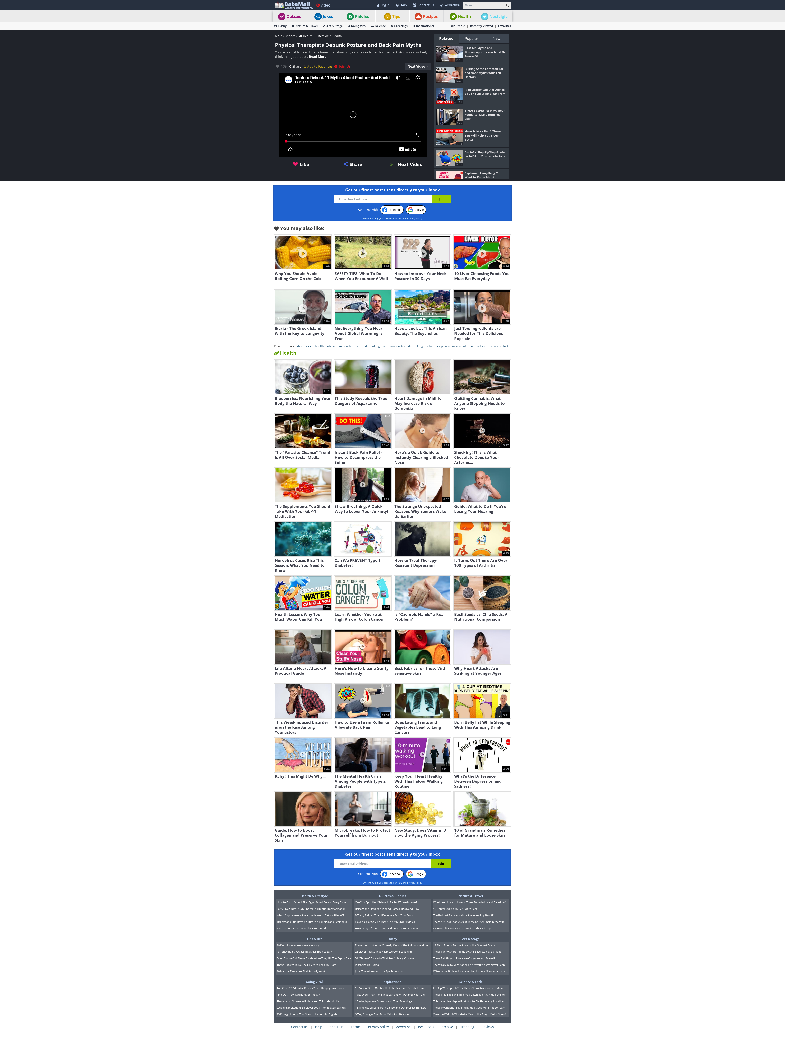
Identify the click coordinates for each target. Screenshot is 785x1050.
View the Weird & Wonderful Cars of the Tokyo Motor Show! (469, 1014)
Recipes (430, 16)
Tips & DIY (314, 939)
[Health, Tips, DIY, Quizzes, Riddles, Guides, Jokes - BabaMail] (293, 5)
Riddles (362, 16)
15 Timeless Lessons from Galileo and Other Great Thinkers (390, 1008)
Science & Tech (470, 982)
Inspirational (425, 26)
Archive (447, 1027)
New (496, 38)
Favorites (504, 26)
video (309, 346)
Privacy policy (378, 1027)
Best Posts (426, 1027)
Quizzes (293, 16)
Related (446, 38)
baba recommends (338, 346)
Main (278, 36)
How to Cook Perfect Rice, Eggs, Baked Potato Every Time (311, 902)
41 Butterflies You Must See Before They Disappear (464, 928)
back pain (388, 346)
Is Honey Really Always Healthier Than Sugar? (304, 952)
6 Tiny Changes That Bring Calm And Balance (382, 1014)
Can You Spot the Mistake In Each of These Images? (386, 902)
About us (336, 1027)
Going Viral (358, 26)
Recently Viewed (481, 26)
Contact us (425, 5)
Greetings (401, 26)
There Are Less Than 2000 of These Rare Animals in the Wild (469, 922)
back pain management (450, 346)
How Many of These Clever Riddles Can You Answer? (386, 928)
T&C (400, 218)
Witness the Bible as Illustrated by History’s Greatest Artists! (469, 971)
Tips (396, 16)
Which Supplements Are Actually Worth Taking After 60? (310, 915)
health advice (477, 346)
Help (403, 5)
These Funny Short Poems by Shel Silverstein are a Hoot (467, 952)
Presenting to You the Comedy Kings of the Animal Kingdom (391, 945)
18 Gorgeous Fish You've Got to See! (455, 909)
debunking (372, 346)
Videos (291, 36)
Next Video (416, 66)
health (319, 346)
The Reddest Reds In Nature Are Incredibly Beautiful (464, 915)
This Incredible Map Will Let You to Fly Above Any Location (468, 1001)
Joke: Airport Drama (367, 965)
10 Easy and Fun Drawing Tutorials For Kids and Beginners (312, 922)
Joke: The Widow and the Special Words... (379, 971)
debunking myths (420, 346)
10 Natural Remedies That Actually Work (301, 971)
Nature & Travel (306, 26)
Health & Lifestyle (315, 36)
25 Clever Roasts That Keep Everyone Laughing (383, 952)
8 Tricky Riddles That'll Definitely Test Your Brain (384, 915)
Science (380, 26)
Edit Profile (457, 26)
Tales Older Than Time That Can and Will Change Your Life (390, 994)
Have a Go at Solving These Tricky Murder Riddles (385, 922)
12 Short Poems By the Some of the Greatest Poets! (464, 945)
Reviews (488, 1027)
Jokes (328, 16)
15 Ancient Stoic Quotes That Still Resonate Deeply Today (389, 988)
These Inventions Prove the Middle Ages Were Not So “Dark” (469, 1008)
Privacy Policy (414, 218)
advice (300, 346)
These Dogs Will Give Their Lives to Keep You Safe (306, 965)
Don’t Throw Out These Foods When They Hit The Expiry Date (314, 958)
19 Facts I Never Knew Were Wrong (298, 945)
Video (325, 5)
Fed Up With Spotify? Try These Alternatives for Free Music (468, 988)
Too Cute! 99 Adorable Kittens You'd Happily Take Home (311, 988)
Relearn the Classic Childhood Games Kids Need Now (387, 909)
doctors (401, 346)
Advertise (452, 5)
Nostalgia (498, 16)
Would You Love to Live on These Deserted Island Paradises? (470, 902)
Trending (467, 1027)
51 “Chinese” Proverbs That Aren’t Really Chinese (384, 958)
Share (296, 66)
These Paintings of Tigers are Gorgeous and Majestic (464, 958)
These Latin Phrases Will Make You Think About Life (308, 1001)
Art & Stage (334, 26)
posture (358, 346)
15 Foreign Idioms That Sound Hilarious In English (307, 1014)
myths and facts (499, 346)
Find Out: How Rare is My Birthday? (298, 994)
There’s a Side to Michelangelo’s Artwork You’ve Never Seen (469, 965)
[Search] (507, 5)
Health (464, 16)
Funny (282, 26)
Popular (471, 38)
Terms (356, 1027)
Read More (317, 56)
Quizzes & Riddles (392, 896)
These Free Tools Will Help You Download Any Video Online (469, 994)
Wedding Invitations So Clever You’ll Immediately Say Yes (311, 1008)
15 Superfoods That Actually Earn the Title (302, 928)
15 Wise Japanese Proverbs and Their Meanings (383, 1001)
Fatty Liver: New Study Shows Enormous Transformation (311, 909)
